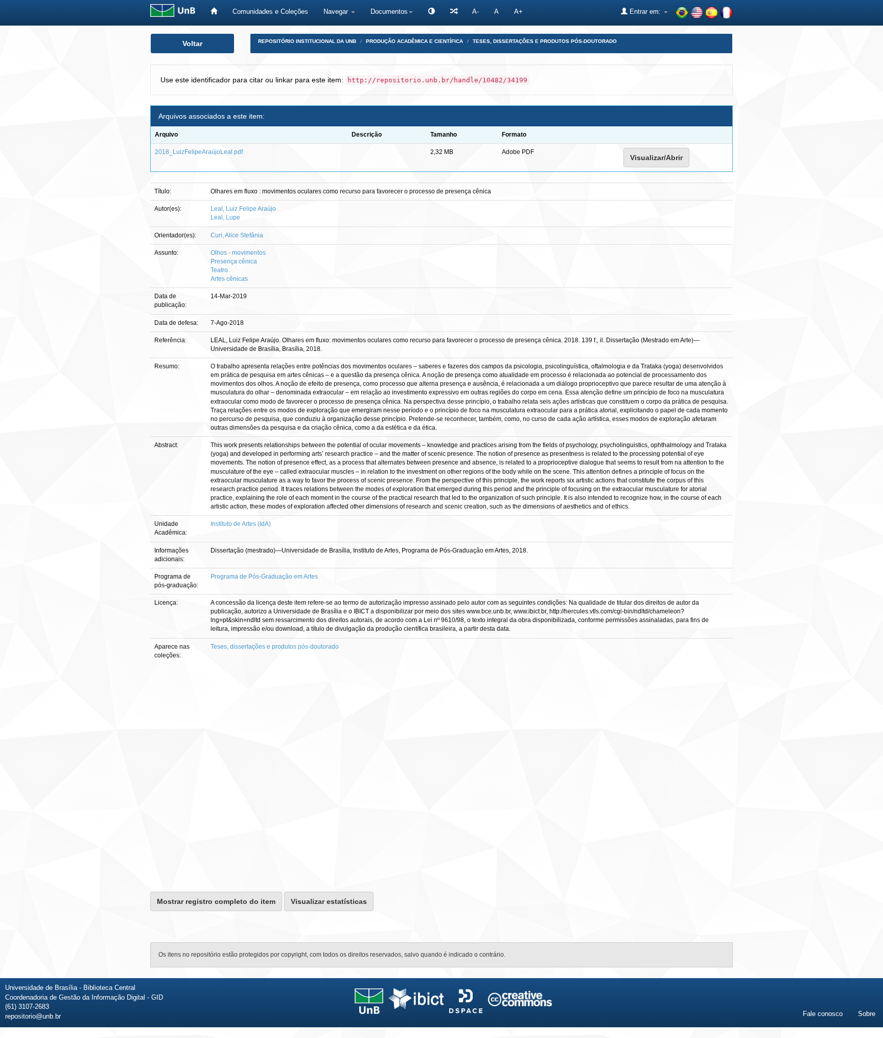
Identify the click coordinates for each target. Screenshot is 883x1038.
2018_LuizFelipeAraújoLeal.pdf (199, 152)
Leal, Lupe (225, 217)
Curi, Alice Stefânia (237, 235)
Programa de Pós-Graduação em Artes (264, 576)
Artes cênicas (229, 278)
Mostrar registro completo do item (216, 901)
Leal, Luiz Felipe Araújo (243, 208)
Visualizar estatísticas (329, 901)
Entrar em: (645, 11)
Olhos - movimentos (238, 252)
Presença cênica (234, 261)
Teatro (219, 270)
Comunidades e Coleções (270, 11)
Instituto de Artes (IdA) (241, 523)
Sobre (866, 1014)
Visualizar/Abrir (656, 157)
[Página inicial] (214, 11)
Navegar (336, 11)
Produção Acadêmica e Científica (414, 41)
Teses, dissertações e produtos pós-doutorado (545, 41)
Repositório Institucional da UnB (307, 41)
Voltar (192, 43)
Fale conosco (823, 1014)
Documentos (389, 11)
